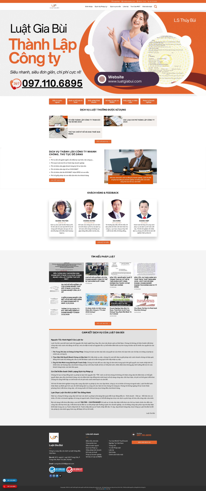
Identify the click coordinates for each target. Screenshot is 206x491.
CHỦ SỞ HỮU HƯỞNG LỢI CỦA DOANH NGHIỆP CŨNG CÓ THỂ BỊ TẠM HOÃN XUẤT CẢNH (97, 279)
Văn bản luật (147, 6)
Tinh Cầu (108, 489)
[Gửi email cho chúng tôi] (60, 475)
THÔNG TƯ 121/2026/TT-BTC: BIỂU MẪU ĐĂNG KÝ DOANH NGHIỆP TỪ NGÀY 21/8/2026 (70, 311)
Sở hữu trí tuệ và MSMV (94, 457)
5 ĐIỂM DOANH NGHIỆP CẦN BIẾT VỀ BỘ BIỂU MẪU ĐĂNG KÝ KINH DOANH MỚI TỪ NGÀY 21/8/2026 (71, 300)
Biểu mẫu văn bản (92, 441)
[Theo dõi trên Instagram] (53, 475)
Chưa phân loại (91, 443)
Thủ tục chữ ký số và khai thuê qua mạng (84, 133)
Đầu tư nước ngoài (92, 445)
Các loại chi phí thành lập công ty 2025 (139, 121)
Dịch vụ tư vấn (115, 6)
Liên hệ (125, 6)
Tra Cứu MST (135, 6)
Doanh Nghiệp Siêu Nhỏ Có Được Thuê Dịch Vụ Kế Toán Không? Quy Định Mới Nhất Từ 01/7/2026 (120, 311)
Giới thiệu (89, 6)
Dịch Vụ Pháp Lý (101, 6)
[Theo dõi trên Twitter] (57, 475)
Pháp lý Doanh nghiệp (93, 454)
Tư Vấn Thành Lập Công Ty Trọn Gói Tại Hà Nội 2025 (84, 121)
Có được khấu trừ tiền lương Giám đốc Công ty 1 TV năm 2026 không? (96, 310)
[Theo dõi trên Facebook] (50, 475)
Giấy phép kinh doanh (93, 450)
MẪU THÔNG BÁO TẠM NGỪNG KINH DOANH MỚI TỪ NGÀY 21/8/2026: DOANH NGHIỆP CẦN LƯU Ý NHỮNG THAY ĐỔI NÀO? (66, 276)
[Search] (155, 6)
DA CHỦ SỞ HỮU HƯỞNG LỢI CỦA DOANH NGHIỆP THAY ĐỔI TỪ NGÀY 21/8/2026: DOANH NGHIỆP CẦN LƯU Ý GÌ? (71, 288)
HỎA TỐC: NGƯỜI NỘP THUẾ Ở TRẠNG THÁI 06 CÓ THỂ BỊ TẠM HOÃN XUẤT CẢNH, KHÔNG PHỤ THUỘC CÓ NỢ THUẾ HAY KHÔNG (121, 281)
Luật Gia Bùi (55, 343)
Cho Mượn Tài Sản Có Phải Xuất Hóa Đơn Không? (145, 309)
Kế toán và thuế (91, 452)
